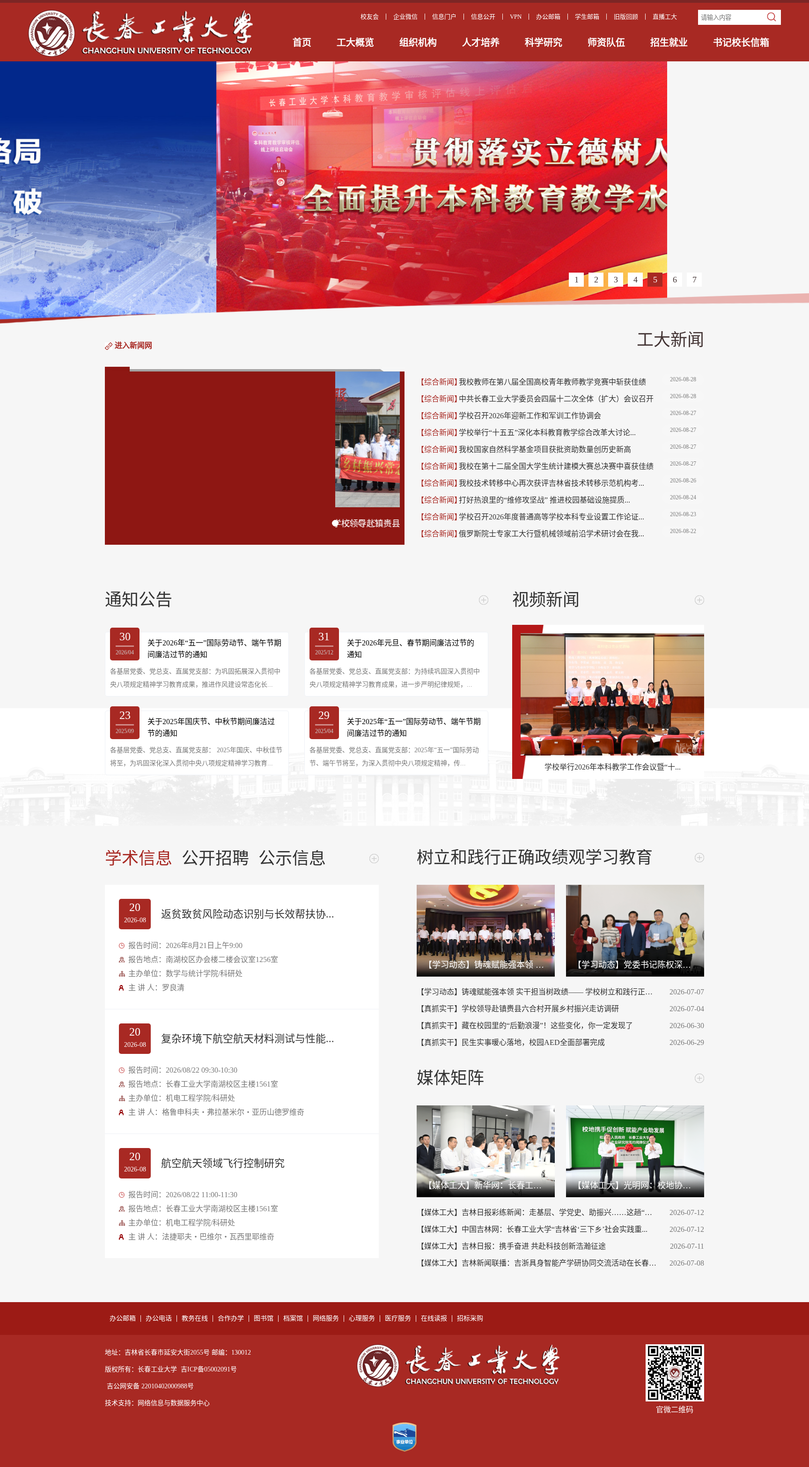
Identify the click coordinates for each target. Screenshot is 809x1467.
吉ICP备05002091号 (209, 1369)
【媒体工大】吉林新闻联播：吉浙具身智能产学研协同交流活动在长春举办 (537, 1263)
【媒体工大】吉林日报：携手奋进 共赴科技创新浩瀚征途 (537, 1246)
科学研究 (543, 42)
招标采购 (470, 1318)
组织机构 (418, 42)
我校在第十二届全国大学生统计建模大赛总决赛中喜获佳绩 (577, 465)
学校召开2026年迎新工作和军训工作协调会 (577, 415)
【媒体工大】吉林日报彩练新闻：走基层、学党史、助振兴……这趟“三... (537, 1212)
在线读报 (434, 1318)
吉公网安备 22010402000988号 (150, 1386)
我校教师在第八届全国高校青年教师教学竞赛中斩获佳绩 (577, 381)
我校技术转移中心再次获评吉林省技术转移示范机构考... (577, 482)
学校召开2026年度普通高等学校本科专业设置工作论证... (577, 516)
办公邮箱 (123, 1318)
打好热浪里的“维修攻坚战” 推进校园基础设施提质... (577, 499)
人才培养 (481, 42)
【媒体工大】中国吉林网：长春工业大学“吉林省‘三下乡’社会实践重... (537, 1229)
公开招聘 (215, 858)
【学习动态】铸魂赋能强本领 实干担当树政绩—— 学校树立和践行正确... (537, 992)
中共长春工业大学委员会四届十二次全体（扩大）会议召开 (577, 398)
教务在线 (195, 1318)
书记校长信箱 (741, 42)
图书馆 (263, 1318)
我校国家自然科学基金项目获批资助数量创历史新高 (577, 448)
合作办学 (231, 1318)
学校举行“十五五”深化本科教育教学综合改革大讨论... (577, 432)
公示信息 (292, 858)
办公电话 (159, 1318)
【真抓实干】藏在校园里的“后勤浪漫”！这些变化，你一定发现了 (537, 1026)
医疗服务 (398, 1318)
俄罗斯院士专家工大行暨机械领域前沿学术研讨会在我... (577, 533)
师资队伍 (606, 42)
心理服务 (362, 1318)
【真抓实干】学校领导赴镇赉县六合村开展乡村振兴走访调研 (537, 1009)
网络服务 (326, 1318)
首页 (302, 42)
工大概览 (355, 42)
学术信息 (138, 858)
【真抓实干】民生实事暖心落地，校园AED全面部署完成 (537, 1042)
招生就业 (669, 42)
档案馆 (293, 1318)
